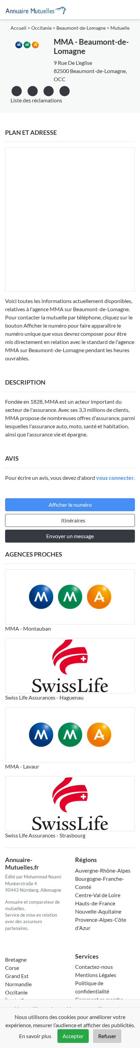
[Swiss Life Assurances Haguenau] (70, 665)
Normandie (18, 984)
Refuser (107, 1036)
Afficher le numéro (70, 504)
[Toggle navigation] (127, 9)
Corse (12, 967)
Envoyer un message (70, 536)
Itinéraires (73, 520)
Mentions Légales (95, 975)
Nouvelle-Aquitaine (98, 911)
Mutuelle (119, 28)
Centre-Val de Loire (97, 895)
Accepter (73, 1036)
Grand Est (17, 976)
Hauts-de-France (95, 903)
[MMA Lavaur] (70, 734)
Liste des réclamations (36, 100)
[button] (64, 90)
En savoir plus (35, 1036)
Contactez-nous (94, 966)
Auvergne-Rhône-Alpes (102, 870)
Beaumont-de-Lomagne (81, 28)
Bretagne (16, 959)
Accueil (19, 28)
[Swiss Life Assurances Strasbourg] (70, 803)
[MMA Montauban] (70, 597)
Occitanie (41, 28)
